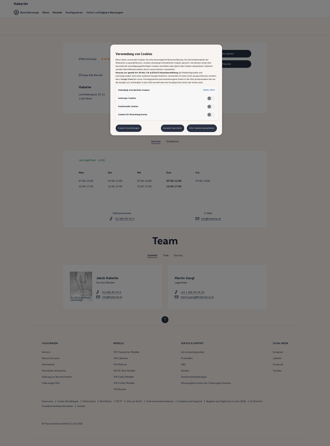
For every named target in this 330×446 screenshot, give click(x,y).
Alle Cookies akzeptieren (201, 128)
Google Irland (126, 79)
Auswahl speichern (172, 128)
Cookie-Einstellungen (128, 128)
